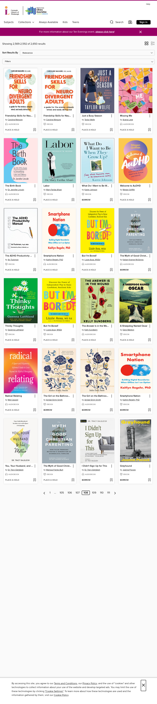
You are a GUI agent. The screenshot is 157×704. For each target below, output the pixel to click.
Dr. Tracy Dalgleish (15, 470)
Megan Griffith (129, 190)
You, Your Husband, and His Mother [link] (19, 466)
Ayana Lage (128, 120)
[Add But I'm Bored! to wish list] (111, 270)
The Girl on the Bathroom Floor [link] (58, 396)
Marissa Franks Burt (54, 470)
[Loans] (130, 23)
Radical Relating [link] (13, 396)
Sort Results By (10, 52)
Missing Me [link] (126, 116)
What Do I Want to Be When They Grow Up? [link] (96, 186)
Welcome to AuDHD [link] (130, 186)
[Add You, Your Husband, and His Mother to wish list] (34, 480)
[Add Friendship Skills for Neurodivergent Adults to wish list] (34, 130)
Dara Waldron (128, 330)
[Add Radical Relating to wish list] (34, 410)
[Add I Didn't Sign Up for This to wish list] (111, 480)
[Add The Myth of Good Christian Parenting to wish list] (149, 270)
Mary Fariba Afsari (54, 190)
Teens (75, 22)
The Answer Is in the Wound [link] (96, 326)
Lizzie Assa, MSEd (92, 260)
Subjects (9, 22)
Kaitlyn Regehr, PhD (54, 260)
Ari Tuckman (13, 260)
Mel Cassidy (13, 400)
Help (148, 4)
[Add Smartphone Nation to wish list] (73, 270)
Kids (65, 22)
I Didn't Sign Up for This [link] (94, 466)
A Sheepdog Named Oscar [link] (133, 326)
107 (78, 492)
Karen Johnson (90, 190)
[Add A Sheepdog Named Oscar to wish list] (149, 340)
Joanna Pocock (129, 470)
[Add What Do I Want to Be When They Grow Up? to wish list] (111, 200)
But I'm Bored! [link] (89, 256)
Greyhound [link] (126, 466)
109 (94, 492)
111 (108, 492)
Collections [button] (25, 22)
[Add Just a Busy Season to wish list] (111, 130)
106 (70, 492)
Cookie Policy (61, 695)
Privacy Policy (89, 683)
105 (62, 492)
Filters (8, 61)
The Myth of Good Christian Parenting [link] (134, 256)
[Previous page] (44, 493)
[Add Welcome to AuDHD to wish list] (149, 200)
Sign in (143, 22)
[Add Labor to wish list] (73, 200)
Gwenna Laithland (15, 330)
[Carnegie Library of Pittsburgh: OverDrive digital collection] (26, 10)
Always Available (48, 22)
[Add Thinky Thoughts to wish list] (34, 340)
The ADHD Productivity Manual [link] (19, 256)
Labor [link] (47, 186)
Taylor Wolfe (89, 120)
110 (101, 492)
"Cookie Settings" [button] (54, 691)
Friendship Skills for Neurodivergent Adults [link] (19, 116)
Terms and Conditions (65, 683)
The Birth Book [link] (13, 186)
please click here (105, 31)
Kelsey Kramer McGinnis (133, 260)
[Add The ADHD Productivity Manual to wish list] (34, 270)
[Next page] (115, 493)
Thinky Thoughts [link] (14, 326)
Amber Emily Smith (54, 400)
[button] (116, 23)
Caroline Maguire (15, 120)
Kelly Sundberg (90, 330)
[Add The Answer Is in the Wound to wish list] (111, 340)
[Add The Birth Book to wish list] (34, 200)
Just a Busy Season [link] (92, 116)
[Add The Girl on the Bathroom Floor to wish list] (73, 410)
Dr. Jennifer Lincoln (16, 190)
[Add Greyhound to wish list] (149, 480)
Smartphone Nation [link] (54, 256)
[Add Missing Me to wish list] (149, 130)
